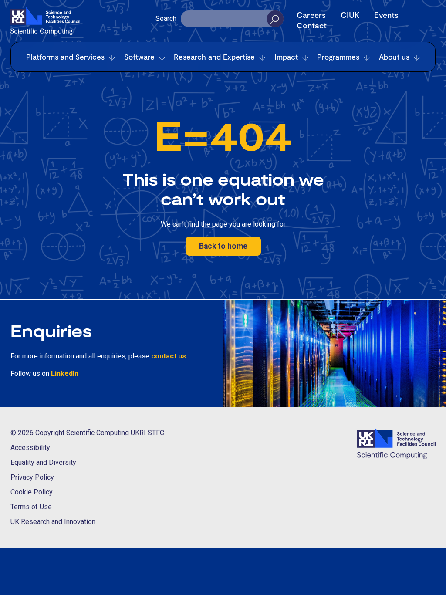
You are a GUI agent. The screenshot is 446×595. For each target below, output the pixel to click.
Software (139, 57)
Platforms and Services (65, 57)
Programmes (338, 57)
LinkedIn (64, 373)
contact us (168, 356)
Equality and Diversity (43, 462)
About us (394, 57)
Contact (312, 25)
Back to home (223, 246)
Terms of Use (31, 507)
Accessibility (30, 447)
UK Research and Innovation (52, 521)
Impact (286, 57)
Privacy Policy (32, 477)
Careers (311, 15)
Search (165, 18)
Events (386, 15)
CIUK (350, 15)
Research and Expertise (214, 57)
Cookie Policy (31, 492)
